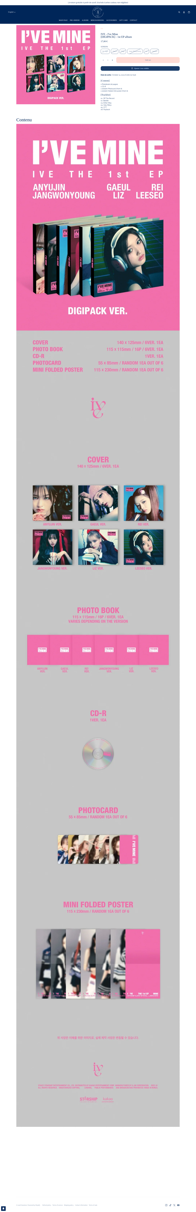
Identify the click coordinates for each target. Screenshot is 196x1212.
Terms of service (57, 1205)
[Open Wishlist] (3, 1208)
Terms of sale (93, 1205)
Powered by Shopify (34, 1205)
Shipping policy (69, 1205)
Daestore (24, 1205)
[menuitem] (63, 20)
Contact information (81, 1205)
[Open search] (179, 12)
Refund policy (46, 1205)
